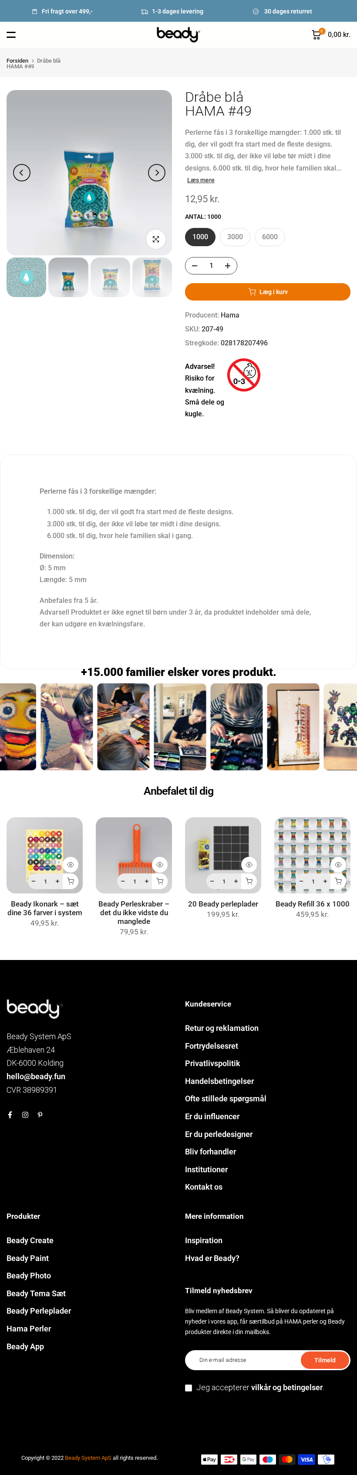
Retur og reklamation (222, 1028)
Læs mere (201, 180)
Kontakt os (203, 1186)
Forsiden (17, 61)
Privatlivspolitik (212, 1063)
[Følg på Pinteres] (40, 1115)
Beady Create (30, 1240)
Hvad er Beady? (212, 1258)
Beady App (25, 1346)
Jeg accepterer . (260, 1387)
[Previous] (21, 172)
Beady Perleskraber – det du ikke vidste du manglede (133, 913)
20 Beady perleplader (223, 904)
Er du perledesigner (219, 1134)
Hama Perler (29, 1328)
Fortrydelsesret (211, 1045)
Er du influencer (212, 1116)
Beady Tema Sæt (36, 1293)
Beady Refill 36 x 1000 (313, 904)
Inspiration (203, 1240)
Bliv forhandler (210, 1151)
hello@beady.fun (36, 1076)
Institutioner (206, 1169)
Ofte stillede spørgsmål (225, 1098)
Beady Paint (28, 1258)
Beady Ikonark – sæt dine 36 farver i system (44, 908)
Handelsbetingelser (219, 1081)
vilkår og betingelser (287, 1387)
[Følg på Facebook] (10, 1115)
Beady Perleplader (39, 1310)
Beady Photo (29, 1275)
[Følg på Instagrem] (25, 1115)
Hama (230, 315)
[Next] (156, 172)
